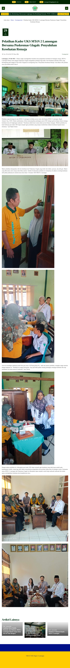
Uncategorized (18, 20)
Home (12, 20)
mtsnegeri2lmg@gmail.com (51, 2)
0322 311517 (32, 2)
